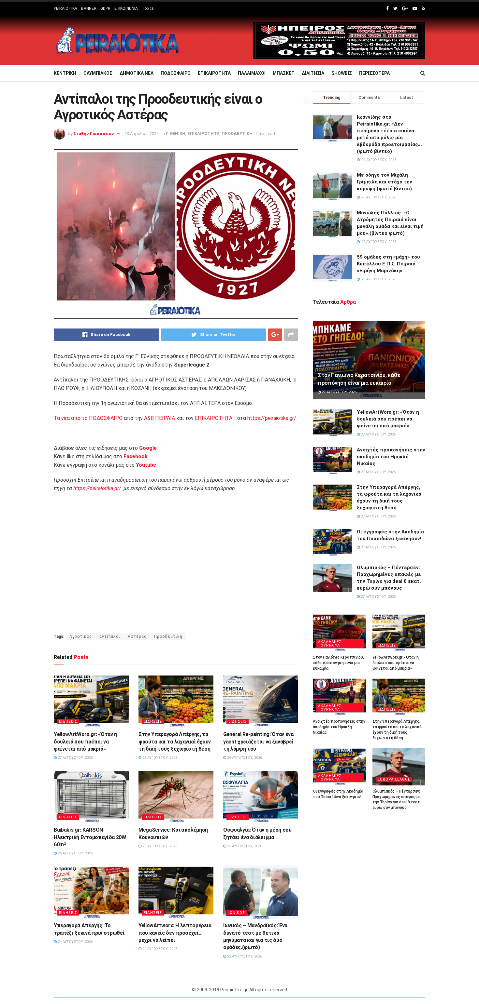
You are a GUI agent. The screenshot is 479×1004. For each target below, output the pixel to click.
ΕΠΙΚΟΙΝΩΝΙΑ (126, 8)
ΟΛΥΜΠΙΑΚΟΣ (97, 73)
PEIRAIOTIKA (65, 8)
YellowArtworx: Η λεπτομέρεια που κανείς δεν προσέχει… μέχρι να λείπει (174, 932)
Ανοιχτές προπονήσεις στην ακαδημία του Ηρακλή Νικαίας (391, 456)
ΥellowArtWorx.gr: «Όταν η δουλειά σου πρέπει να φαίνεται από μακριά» (85, 741)
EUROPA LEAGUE (394, 779)
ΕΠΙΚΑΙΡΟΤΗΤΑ (214, 73)
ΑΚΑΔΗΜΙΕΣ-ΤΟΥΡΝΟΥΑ (330, 644)
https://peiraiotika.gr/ (271, 418)
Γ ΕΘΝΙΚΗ (175, 133)
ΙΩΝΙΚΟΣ (236, 913)
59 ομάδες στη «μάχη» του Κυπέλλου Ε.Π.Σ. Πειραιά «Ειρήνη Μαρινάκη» (388, 264)
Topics (148, 8)
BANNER (88, 8)
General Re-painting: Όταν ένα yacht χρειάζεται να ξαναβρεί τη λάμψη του (258, 741)
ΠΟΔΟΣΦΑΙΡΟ (176, 73)
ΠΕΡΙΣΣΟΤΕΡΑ (374, 73)
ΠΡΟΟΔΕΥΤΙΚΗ (237, 133)
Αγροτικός (80, 636)
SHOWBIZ (341, 73)
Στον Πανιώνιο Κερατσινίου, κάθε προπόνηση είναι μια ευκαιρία (338, 663)
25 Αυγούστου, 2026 (244, 758)
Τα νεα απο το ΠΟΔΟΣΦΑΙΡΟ (88, 418)
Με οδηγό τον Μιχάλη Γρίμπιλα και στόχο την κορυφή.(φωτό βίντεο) (384, 182)
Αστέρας (137, 636)
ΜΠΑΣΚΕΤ (284, 73)
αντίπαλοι (109, 636)
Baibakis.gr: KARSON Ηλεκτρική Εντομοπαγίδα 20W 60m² (90, 837)
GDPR (105, 8)
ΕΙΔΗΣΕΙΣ (68, 721)
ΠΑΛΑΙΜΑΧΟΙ (252, 73)
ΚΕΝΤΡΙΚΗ (65, 73)
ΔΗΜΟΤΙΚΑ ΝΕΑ (136, 73)
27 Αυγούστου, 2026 (75, 758)
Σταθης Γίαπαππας (93, 133)
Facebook (135, 456)
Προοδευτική (168, 636)
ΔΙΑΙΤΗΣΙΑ (313, 73)
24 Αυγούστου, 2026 (75, 942)
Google (148, 448)
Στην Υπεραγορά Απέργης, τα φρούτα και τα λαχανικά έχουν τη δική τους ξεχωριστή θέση (174, 741)
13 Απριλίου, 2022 (141, 133)
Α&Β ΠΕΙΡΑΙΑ (159, 418)
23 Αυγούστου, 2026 (244, 956)
